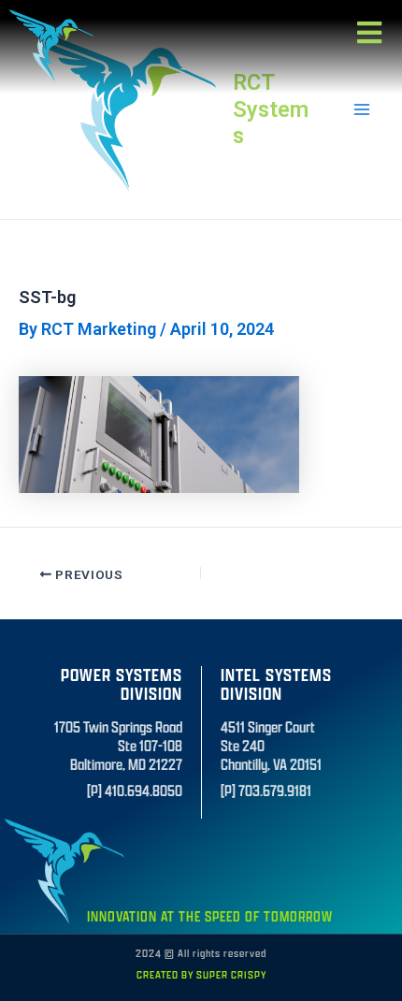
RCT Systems (271, 109)
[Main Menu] (361, 109)
